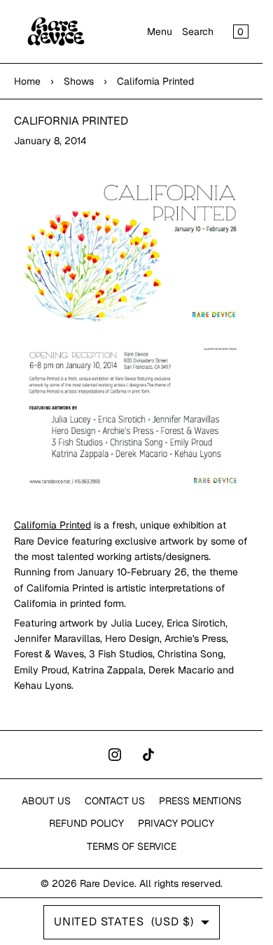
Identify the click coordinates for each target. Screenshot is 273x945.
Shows (79, 81)
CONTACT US (115, 800)
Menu (159, 31)
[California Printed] (131, 250)
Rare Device (107, 883)
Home (27, 81)
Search (198, 31)
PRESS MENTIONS (200, 800)
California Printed (52, 525)
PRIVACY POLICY (176, 823)
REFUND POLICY (86, 823)
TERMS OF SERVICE (131, 846)
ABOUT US (46, 800)
